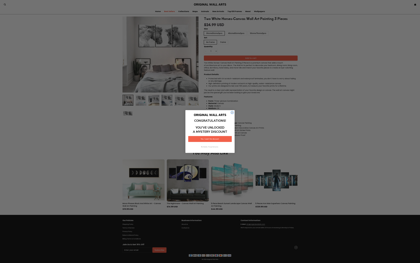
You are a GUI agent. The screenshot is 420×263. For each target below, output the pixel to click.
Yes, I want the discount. (210, 139)
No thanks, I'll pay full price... (210, 147)
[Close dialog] (232, 112)
